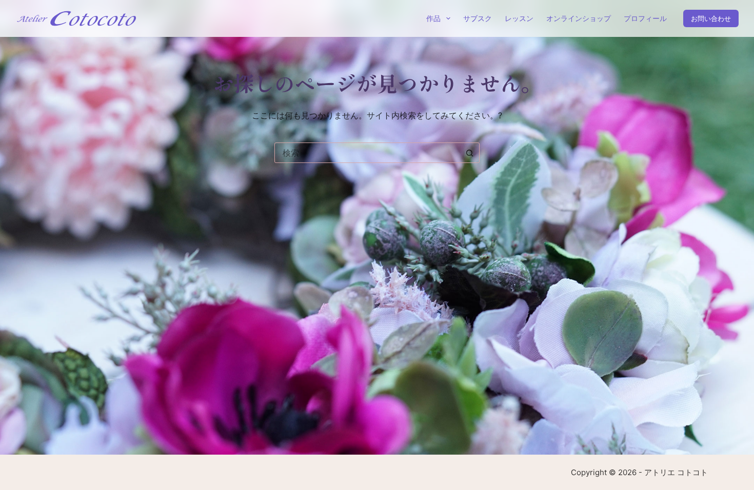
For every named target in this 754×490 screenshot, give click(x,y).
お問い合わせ (711, 18)
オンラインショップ (578, 18)
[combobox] (367, 152)
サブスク (477, 18)
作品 (433, 18)
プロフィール (645, 18)
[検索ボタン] (469, 152)
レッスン (519, 18)
